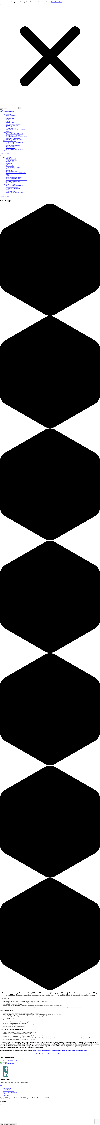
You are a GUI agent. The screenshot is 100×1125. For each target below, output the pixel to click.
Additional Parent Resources (13, 138)
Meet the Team (10, 118)
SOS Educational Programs (13, 124)
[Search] (19, 108)
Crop (2, 1124)
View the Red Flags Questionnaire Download (50, 1054)
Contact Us (3, 153)
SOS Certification (10, 148)
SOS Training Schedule (12, 143)
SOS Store (5, 150)
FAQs (7, 131)
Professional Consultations (12, 125)
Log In (7, 153)
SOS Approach (7, 114)
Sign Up (2, 1085)
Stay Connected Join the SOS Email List (16, 129)
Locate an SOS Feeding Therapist (14, 139)
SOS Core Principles (11, 117)
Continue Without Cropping (10, 1124)
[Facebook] (5, 1070)
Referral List (9, 127)
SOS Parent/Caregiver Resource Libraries (16, 136)
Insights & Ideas (10, 122)
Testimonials (9, 120)
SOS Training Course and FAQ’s (14, 142)
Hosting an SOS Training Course (14, 149)
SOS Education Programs (9, 141)
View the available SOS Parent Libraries (10, 1061)
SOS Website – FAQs (56, 2)
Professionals (6, 121)
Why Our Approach (11, 115)
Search (1, 108)
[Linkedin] (5, 1076)
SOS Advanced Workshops (13, 145)
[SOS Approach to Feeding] (7, 111)
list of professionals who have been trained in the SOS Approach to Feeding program (60, 1050)
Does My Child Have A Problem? (14, 134)
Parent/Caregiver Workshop (13, 135)
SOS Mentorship (10, 146)
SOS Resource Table (11, 128)
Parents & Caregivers (8, 132)
